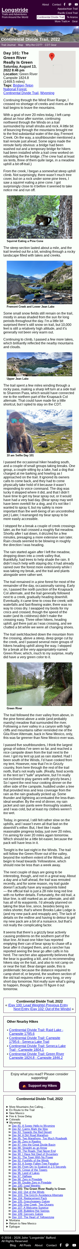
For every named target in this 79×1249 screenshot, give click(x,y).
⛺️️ (39, 1086)
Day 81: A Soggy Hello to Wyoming (33, 1125)
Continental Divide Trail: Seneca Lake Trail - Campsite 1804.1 (37, 1048)
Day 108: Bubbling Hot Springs (31, 1210)
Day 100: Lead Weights (26, 1185)
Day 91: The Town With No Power (32, 1157)
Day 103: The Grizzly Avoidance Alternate (37, 1195)
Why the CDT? (34, 44)
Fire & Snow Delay (20, 1116)
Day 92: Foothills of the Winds (30, 1160)
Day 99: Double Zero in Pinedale (31, 1182)
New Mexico (16, 1113)
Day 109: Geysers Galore (27, 1214)
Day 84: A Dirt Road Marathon (30, 1135)
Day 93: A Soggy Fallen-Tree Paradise (35, 1163)
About (45, 4)
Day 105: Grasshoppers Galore (31, 1201)
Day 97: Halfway (22, 1176)
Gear (75, 21)
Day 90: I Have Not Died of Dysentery (35, 1154)
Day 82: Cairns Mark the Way (30, 1129)
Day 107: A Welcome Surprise (30, 1207)
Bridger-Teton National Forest (18, 87)
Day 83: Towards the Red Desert (32, 1132)
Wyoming (47, 93)
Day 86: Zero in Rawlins (26, 1141)
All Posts (25, 1245)
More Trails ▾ (62, 21)
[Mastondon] (70, 4)
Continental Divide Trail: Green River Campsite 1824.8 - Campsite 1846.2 (36, 1055)
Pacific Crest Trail (68, 13)
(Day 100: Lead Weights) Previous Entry (38, 1005)
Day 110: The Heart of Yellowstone (33, 1217)
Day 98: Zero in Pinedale (27, 1179)
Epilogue (14, 1226)
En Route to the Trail (22, 1110)
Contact (56, 4)
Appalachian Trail (68, 8)
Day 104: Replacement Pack (29, 1198)
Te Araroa (72, 17)
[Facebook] (64, 4)
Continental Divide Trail (50, 17)
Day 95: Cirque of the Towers (29, 1169)
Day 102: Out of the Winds (28, 1192)
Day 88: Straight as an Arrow (29, 1147)
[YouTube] (76, 4)
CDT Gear (50, 44)
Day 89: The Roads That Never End (34, 1151)
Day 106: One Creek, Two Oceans (33, 1204)
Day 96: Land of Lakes (26, 1173)
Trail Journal (8, 44)
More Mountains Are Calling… (27, 1106)
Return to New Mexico (22, 1223)
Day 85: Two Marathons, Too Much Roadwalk (39, 1138)
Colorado (14, 1119)
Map (20, 44)
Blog (13, 1245)
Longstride (15, 10)
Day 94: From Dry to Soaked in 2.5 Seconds (39, 1166)
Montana (14, 1220)
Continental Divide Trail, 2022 (30, 39)
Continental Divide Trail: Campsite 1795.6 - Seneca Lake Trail (34, 1040)
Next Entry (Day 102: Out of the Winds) (42, 1009)
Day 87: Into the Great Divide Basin (33, 1144)
